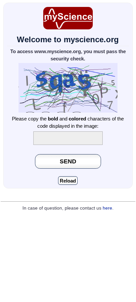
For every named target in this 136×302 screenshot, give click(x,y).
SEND (68, 161)
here (107, 208)
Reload (68, 181)
